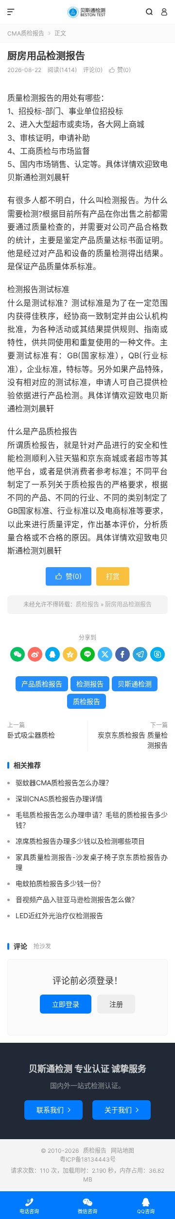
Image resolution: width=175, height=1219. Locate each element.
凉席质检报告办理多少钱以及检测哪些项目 (80, 841)
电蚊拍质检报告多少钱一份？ (60, 883)
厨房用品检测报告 (46, 56)
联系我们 (53, 1110)
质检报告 (87, 12)
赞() (120, 70)
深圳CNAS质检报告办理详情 (59, 798)
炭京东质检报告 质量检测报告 (133, 740)
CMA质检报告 (25, 33)
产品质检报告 (41, 684)
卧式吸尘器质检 (31, 735)
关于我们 (122, 1110)
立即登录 (65, 1004)
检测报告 (90, 684)
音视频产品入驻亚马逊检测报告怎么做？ (77, 899)
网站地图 (122, 1150)
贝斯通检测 (135, 684)
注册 (116, 1004)
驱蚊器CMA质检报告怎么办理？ (64, 782)
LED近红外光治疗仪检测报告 (59, 915)
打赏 (113, 576)
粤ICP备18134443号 (88, 1159)
